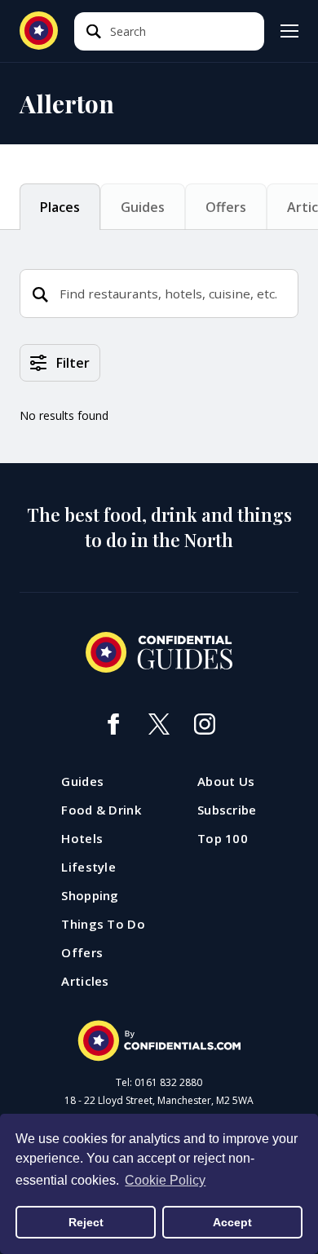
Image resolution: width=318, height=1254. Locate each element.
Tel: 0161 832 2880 (159, 1083)
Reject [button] (86, 1222)
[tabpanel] (159, 403)
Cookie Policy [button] (165, 1180)
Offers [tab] (225, 207)
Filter (73, 363)
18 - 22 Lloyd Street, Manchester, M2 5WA (159, 1101)
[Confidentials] (159, 1041)
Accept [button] (232, 1222)
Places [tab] (60, 207)
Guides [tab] (143, 207)
